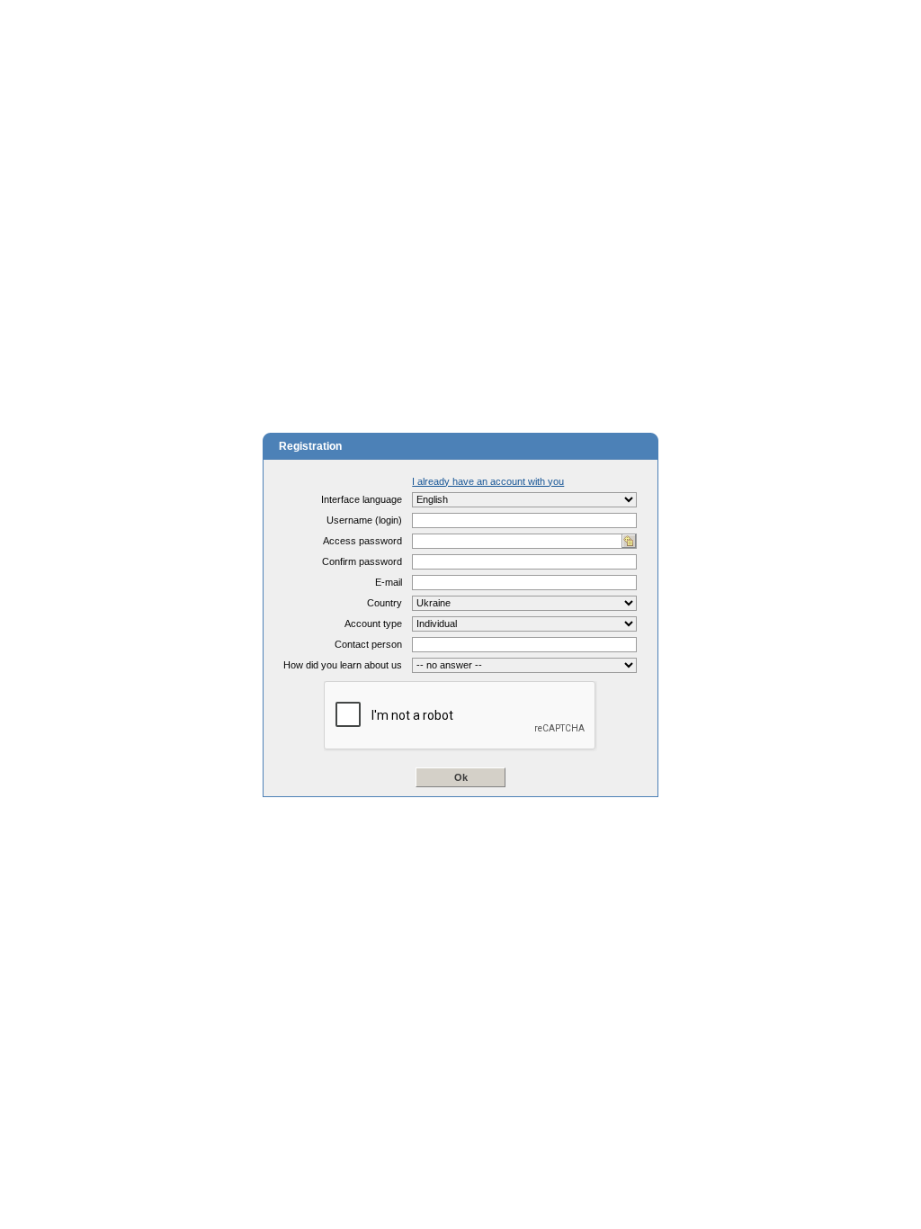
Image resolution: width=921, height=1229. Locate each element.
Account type (373, 623)
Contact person (368, 644)
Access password (362, 540)
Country (384, 602)
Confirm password (362, 561)
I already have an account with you (488, 481)
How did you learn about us (342, 664)
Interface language (361, 499)
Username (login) (364, 520)
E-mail (388, 582)
